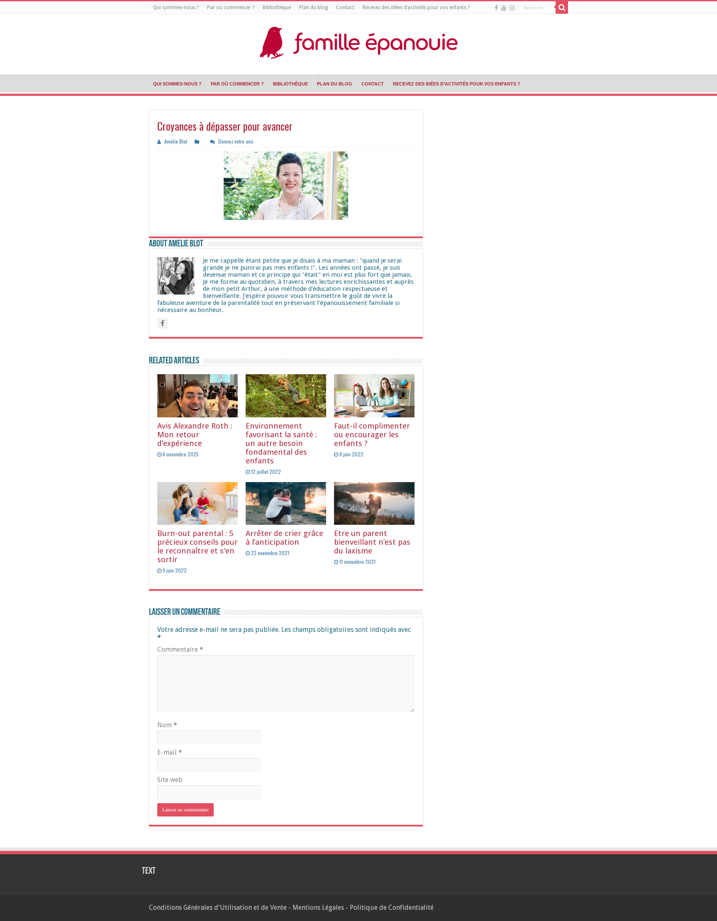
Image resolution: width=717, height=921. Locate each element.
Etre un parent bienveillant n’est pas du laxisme (372, 542)
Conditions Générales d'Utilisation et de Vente (218, 907)
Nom (167, 725)
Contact (345, 7)
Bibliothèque (277, 7)
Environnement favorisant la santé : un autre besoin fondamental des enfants (281, 443)
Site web (170, 780)
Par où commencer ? (230, 7)
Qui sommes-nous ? (176, 7)
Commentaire (180, 649)
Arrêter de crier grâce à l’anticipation (284, 537)
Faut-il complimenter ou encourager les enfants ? (372, 435)
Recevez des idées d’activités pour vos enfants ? (416, 7)
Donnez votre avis (236, 141)
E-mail (169, 752)
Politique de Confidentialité (392, 907)
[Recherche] (562, 7)
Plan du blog (313, 7)
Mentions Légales (318, 907)
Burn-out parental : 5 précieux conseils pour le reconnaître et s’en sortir (197, 546)
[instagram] (512, 8)
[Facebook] (496, 8)
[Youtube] (503, 8)
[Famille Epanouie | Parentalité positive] (358, 42)
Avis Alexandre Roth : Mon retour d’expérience (194, 435)
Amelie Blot (175, 141)
